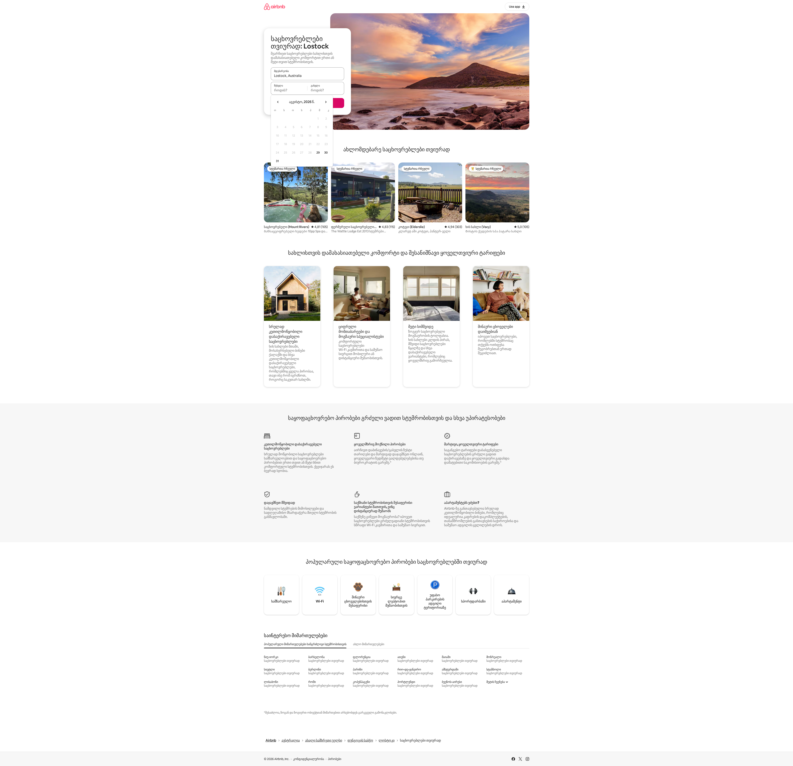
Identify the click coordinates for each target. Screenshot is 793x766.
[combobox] (307, 75)
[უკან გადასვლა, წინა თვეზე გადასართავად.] (278, 102)
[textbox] (289, 90)
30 (326, 152)
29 (318, 152)
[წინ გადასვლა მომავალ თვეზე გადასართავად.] (325, 102)
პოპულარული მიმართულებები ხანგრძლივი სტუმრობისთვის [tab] (305, 644)
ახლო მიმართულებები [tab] (368, 644)
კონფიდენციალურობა (308, 759)
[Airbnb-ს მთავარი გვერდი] (274, 6)
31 (277, 161)
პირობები (334, 759)
